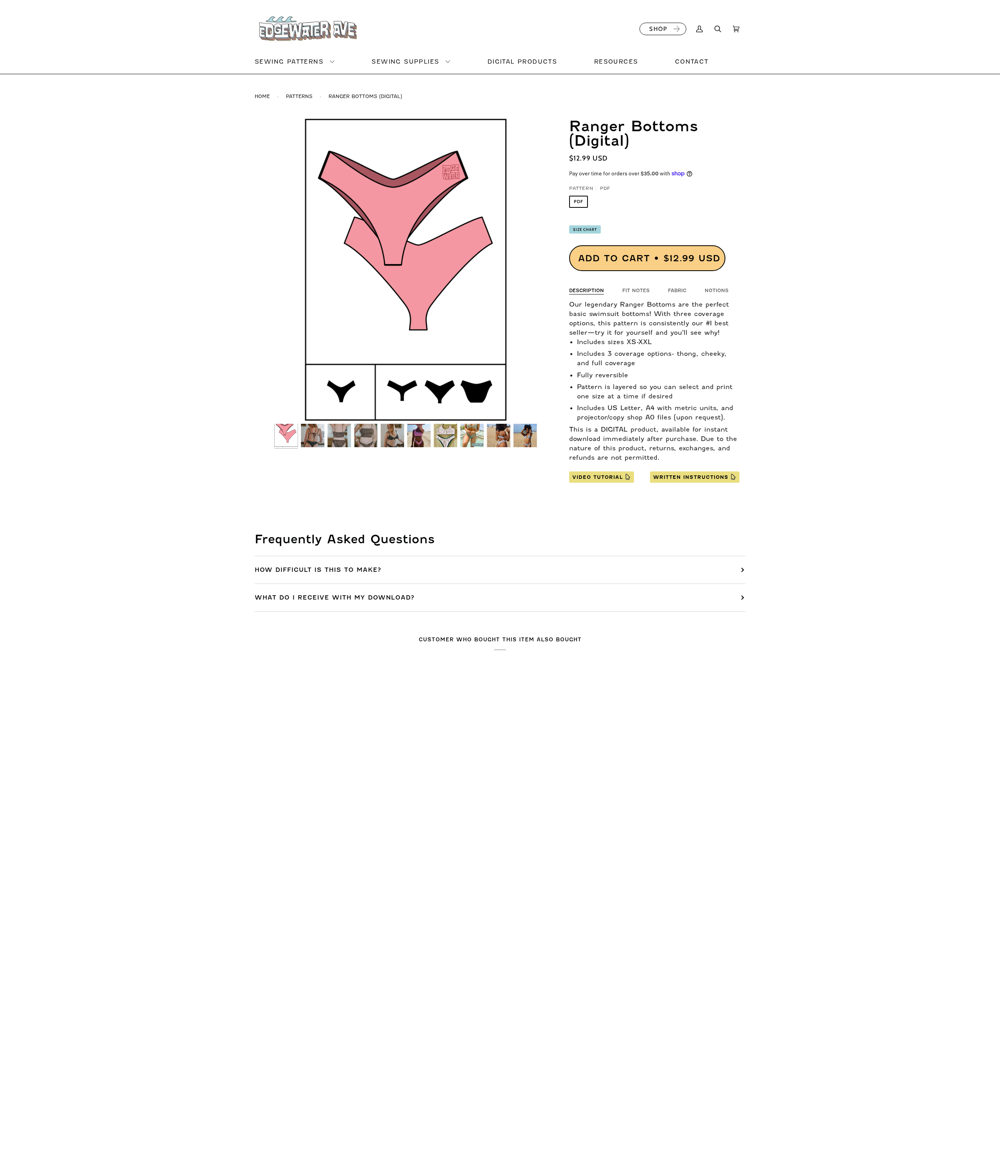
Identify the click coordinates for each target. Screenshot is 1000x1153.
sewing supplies (405, 61)
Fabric (677, 290)
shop (658, 28)
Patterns (299, 96)
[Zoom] (406, 270)
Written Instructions (691, 477)
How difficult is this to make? (318, 569)
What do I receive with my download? (334, 597)
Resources (616, 61)
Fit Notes (636, 290)
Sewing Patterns (289, 61)
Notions (717, 290)
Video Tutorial (597, 477)
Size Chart (585, 229)
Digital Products (522, 61)
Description (586, 290)
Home (262, 96)
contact (692, 61)
